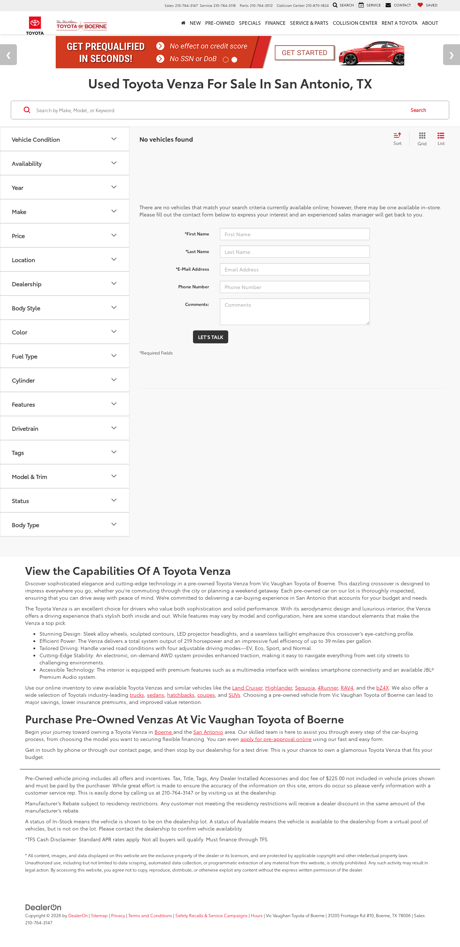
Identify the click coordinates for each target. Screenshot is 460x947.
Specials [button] (250, 22)
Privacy (118, 915)
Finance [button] (275, 22)
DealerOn (78, 915)
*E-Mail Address (192, 269)
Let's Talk (210, 336)
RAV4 (347, 687)
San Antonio (208, 731)
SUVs (234, 694)
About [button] (430, 22)
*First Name (197, 233)
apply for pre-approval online (276, 738)
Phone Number (193, 286)
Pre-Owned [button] (220, 22)
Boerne (164, 731)
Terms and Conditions (150, 915)
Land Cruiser (247, 687)
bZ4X (382, 687)
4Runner (328, 687)
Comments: (197, 304)
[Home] (183, 22)
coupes (206, 694)
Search (418, 109)
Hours (257, 915)
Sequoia (305, 687)
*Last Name (197, 251)
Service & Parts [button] (309, 22)
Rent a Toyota (400, 22)
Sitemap (99, 915)
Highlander (278, 687)
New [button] (195, 22)
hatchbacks (180, 694)
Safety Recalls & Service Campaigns (211, 915)
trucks (137, 694)
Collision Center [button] (355, 22)
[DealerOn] (43, 906)
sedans (155, 694)
